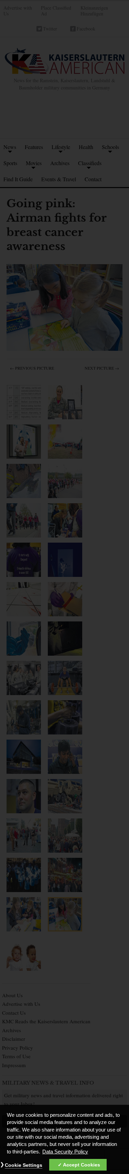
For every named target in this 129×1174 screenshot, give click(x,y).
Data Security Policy (65, 1151)
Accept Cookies (81, 1164)
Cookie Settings (23, 1165)
